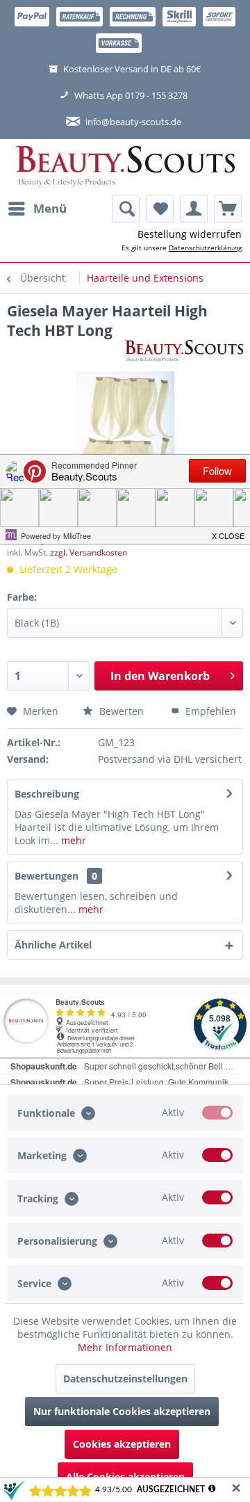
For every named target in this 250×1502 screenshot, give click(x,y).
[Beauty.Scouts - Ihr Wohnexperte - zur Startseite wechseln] (125, 167)
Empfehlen (209, 711)
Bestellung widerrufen (190, 234)
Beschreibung (47, 793)
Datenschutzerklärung (205, 247)
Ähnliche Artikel (53, 944)
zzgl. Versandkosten (88, 552)
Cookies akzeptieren (122, 1444)
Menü (50, 208)
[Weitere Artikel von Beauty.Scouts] (184, 352)
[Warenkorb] (228, 209)
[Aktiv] (217, 1113)
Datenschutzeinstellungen (125, 1378)
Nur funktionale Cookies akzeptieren (121, 1411)
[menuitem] (37, 209)
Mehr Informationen (125, 1347)
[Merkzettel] (160, 209)
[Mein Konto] (194, 209)
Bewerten (120, 711)
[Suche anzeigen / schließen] (126, 209)
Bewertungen (46, 875)
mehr (72, 840)
